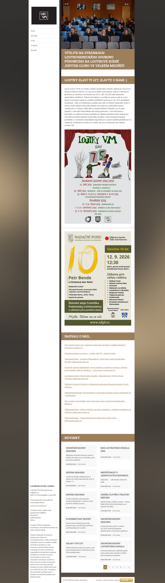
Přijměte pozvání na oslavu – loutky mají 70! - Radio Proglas (90, 353)
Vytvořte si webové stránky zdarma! (107, 580)
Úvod (33, 31)
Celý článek (82, 464)
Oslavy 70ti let (74, 543)
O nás (33, 41)
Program (34, 45)
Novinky (34, 36)
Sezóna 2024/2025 (75, 472)
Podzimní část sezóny (78, 519)
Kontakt (34, 50)
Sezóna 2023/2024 (75, 494)
